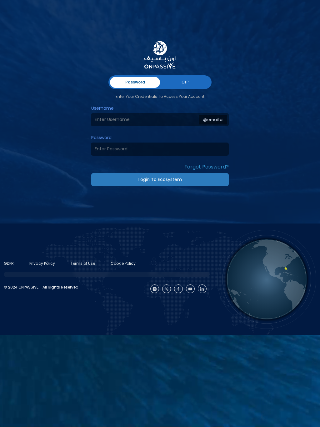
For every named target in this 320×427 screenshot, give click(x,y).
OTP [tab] (185, 82)
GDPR (9, 263)
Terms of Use (83, 263)
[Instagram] (154, 288)
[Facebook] (178, 288)
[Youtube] (190, 288)
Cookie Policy (123, 263)
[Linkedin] (202, 288)
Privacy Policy (42, 263)
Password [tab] (135, 82)
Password (101, 137)
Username (102, 108)
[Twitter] (166, 288)
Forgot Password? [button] (206, 166)
